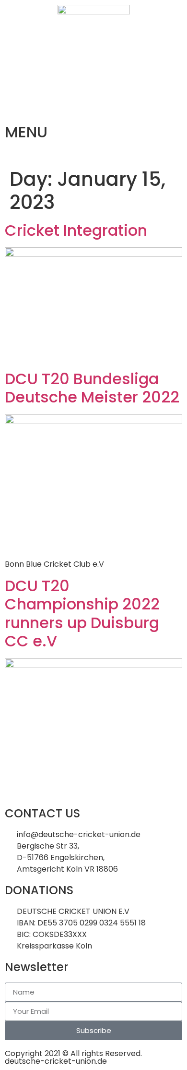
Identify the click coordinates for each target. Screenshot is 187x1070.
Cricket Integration (76, 230)
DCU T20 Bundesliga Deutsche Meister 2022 (92, 388)
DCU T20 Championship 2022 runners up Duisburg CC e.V (82, 613)
